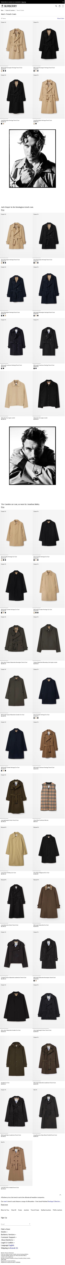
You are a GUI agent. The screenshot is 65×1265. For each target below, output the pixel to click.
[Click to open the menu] (63, 6)
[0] (60, 6)
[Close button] (63, 2)
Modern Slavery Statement (7, 1253)
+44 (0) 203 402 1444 (20, 1255)
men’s (5, 1201)
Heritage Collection (54, 1201)
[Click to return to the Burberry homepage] (10, 6)
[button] (23, 2)
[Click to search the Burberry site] (56, 6)
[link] (2, 10)
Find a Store (5, 1229)
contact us (3, 1257)
